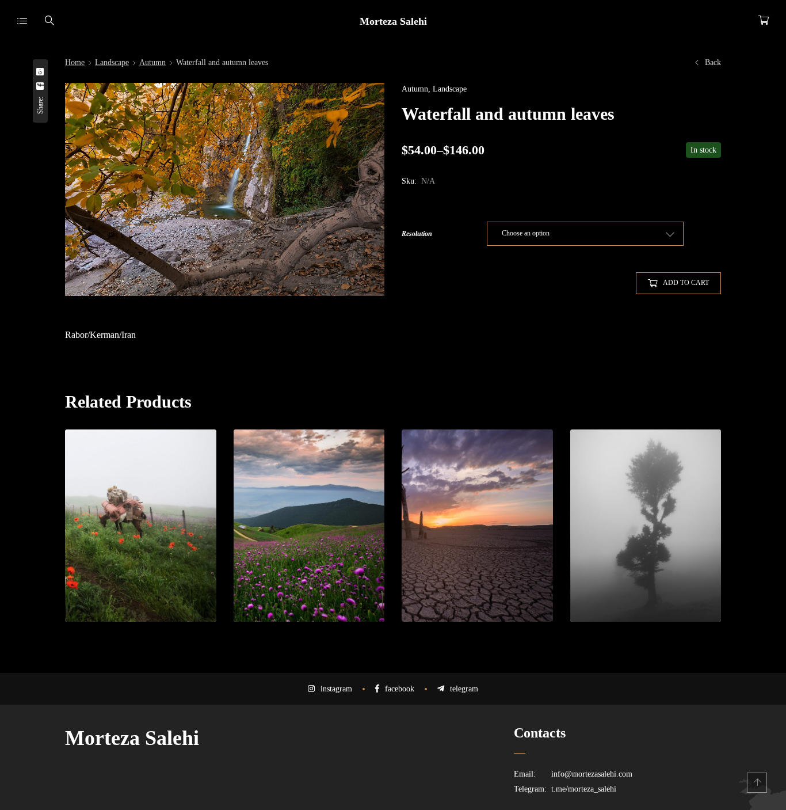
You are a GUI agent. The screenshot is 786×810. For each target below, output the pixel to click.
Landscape (112, 62)
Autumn (152, 62)
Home (75, 62)
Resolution (417, 234)
